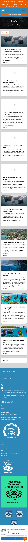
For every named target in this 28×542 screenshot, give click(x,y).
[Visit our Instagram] (5, 402)
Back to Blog (5, 32)
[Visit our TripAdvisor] (8, 402)
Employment (4, 455)
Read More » (5, 62)
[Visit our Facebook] (3, 402)
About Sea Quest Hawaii (7, 448)
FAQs (2, 450)
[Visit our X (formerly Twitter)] (12, 402)
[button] (26, 526)
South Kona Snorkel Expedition (8, 415)
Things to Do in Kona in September (12, 49)
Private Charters (5, 412)
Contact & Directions (6, 452)
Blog (4, 371)
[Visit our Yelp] (14, 402)
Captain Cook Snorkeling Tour (8, 419)
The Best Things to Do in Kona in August (13, 242)
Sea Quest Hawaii (11, 371)
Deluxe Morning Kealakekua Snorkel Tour (11, 417)
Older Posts (5, 360)
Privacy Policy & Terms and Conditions (10, 453)
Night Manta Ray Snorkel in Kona (9, 414)
